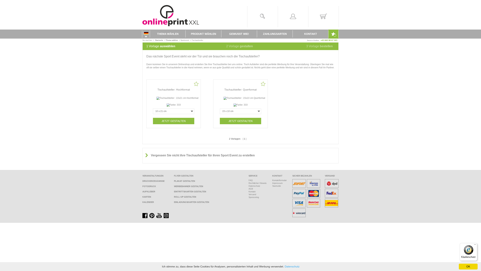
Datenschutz (254, 186)
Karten (146, 197)
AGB (251, 189)
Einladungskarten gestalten (191, 202)
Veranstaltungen (152, 176)
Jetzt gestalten (174, 121)
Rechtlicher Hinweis (258, 183)
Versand (252, 194)
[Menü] (475, 245)
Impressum (277, 183)
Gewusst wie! (239, 33)
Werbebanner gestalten (188, 186)
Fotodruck (149, 186)
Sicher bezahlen (302, 176)
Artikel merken (196, 83)
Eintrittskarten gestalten (190, 191)
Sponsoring (254, 197)
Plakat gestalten (184, 181)
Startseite (276, 186)
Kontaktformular (279, 180)
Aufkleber (148, 191)
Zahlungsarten (275, 33)
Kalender (148, 202)
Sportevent (185, 40)
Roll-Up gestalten (185, 197)
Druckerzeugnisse (153, 181)
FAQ (251, 180)
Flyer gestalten (183, 176)
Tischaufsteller (197, 40)
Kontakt (310, 33)
